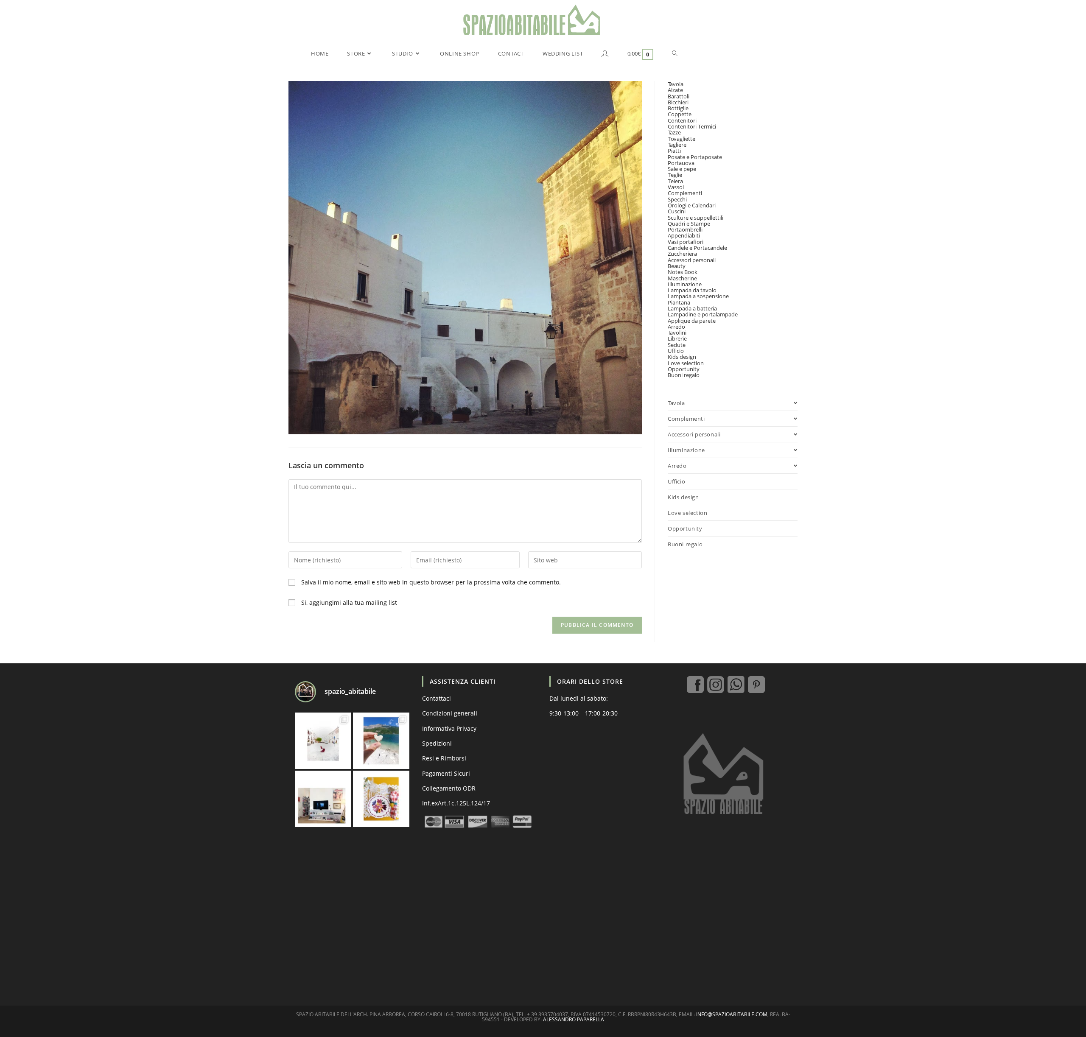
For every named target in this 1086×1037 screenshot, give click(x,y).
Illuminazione (685, 284)
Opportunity (684, 369)
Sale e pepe (682, 169)
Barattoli (678, 96)
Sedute (677, 345)
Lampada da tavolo (692, 290)
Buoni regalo (684, 375)
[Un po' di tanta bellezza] (381, 741)
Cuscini (677, 211)
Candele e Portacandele (697, 248)
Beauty (677, 266)
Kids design (682, 357)
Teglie (675, 175)
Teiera (675, 181)
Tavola (675, 84)
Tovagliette (681, 139)
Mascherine (682, 278)
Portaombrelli (685, 229)
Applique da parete (692, 320)
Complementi (685, 193)
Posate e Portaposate (695, 157)
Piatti (674, 150)
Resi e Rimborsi (444, 758)
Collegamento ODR (449, 788)
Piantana (679, 302)
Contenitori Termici (692, 126)
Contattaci (436, 698)
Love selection (686, 363)
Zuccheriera (682, 253)
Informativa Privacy (449, 728)
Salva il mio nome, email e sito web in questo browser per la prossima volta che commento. (431, 582)
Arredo (676, 326)
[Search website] (675, 53)
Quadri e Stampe (689, 223)
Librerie (677, 338)
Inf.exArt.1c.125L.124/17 (456, 803)
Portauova (681, 163)
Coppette (679, 114)
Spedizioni (437, 743)
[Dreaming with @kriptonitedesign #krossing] (323, 799)
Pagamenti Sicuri (446, 773)
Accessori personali (692, 260)
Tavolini (677, 332)
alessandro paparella (573, 1019)
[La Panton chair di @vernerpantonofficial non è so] (323, 741)
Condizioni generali (449, 713)
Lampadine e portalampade (703, 314)
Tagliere (677, 144)
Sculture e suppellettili (695, 217)
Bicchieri (678, 102)
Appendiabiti (684, 235)
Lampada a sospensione (698, 296)
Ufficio (676, 351)
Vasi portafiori (685, 242)
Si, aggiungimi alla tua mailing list (348, 602)
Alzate (675, 90)
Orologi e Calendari (692, 205)
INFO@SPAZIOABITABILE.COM (731, 1014)
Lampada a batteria (692, 308)
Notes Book (682, 272)
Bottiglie (678, 108)
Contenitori (682, 120)
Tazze (674, 132)
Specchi (677, 199)
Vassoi (676, 187)
